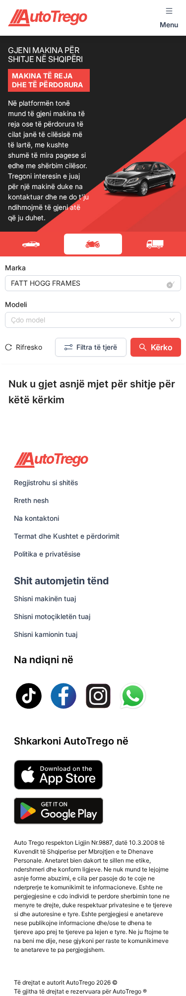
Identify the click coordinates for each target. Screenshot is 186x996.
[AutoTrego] (47, 17)
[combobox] (88, 283)
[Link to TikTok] (29, 696)
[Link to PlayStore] (58, 811)
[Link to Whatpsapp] (133, 696)
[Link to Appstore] (58, 775)
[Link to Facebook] (63, 696)
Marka (15, 267)
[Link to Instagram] (98, 696)
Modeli (16, 304)
